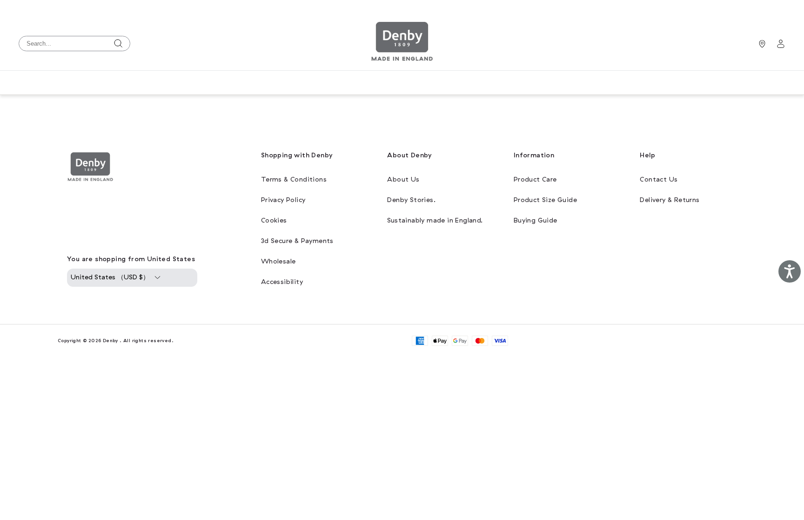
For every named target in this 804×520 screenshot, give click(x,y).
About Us (403, 179)
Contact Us (658, 179)
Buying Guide (535, 220)
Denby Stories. (411, 200)
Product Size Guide (545, 200)
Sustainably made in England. (434, 220)
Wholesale (278, 261)
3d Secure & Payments (297, 241)
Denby (110, 341)
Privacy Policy (283, 200)
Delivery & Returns (669, 200)
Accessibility (282, 282)
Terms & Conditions (294, 179)
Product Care (535, 179)
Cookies (274, 220)
